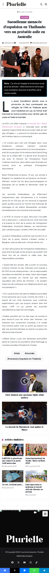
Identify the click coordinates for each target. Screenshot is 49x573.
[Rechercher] (46, 5)
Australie (30, 353)
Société (29, 12)
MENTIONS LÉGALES (24, 556)
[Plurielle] (16, 4)
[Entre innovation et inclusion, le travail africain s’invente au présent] (36, 476)
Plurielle (41, 552)
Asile (18, 353)
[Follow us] (45, 513)
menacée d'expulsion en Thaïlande (25, 358)
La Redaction (9, 43)
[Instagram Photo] (9, 519)
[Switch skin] (41, 5)
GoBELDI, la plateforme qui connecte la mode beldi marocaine (12, 461)
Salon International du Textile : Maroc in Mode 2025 (35, 461)
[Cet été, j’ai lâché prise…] (12, 476)
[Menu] (3, 5)
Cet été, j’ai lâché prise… (12, 484)
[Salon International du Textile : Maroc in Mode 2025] (36, 450)
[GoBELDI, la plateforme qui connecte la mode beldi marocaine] (12, 450)
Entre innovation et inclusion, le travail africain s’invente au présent (34, 488)
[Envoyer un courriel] (15, 43)
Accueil (21, 12)
